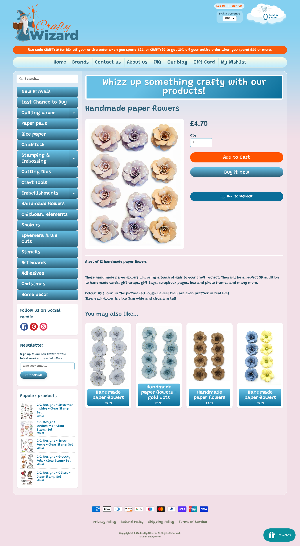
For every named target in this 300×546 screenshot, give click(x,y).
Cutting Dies (36, 172)
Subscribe (33, 375)
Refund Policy (132, 522)
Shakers (31, 225)
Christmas (33, 284)
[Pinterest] (34, 327)
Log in (220, 6)
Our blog (177, 62)
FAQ (157, 62)
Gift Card (204, 62)
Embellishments (50, 195)
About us (137, 62)
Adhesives (33, 273)
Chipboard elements (45, 214)
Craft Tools (34, 182)
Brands (80, 62)
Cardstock (33, 145)
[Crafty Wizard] (46, 23)
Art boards (34, 263)
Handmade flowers (43, 204)
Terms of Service (193, 522)
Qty (193, 135)
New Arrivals (36, 91)
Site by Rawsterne (150, 537)
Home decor (35, 295)
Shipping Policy (161, 522)
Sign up (236, 6)
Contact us (108, 62)
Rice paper (34, 134)
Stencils (31, 252)
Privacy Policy (104, 522)
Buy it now (236, 172)
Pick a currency (229, 14)
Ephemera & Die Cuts (39, 238)
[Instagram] (43, 327)
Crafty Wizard (148, 533)
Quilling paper (50, 114)
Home (60, 62)
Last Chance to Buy (44, 102)
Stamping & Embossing (50, 158)
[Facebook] (24, 327)
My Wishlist (233, 62)
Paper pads (34, 123)
